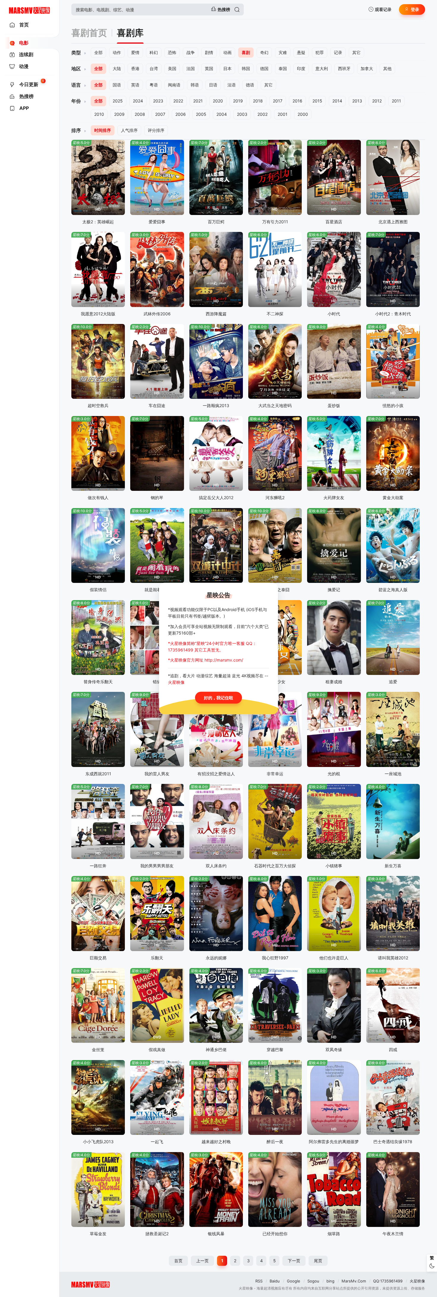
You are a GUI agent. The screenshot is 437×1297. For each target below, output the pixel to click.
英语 (135, 84)
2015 (317, 100)
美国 (172, 68)
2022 (178, 100)
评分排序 (156, 130)
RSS (258, 1281)
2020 (218, 100)
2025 (118, 100)
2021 (198, 100)
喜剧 (246, 52)
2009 (119, 114)
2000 (303, 114)
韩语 (195, 84)
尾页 (318, 1260)
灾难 (283, 52)
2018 (258, 100)
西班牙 (344, 68)
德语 (250, 84)
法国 (190, 68)
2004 (221, 114)
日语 (213, 84)
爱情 (135, 52)
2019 (238, 100)
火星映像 (417, 1281)
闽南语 (174, 84)
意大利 (321, 68)
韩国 (246, 68)
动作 (117, 52)
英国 (209, 68)
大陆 (117, 68)
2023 (158, 100)
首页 (178, 1260)
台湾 (154, 68)
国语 (117, 84)
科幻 (154, 52)
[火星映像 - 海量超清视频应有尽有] (29, 9)
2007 (160, 114)
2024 (138, 100)
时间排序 (102, 130)
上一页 (202, 1260)
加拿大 (367, 68)
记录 (338, 52)
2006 (180, 114)
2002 (262, 114)
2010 (99, 114)
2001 (282, 114)
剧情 (209, 52)
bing (330, 1281)
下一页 (294, 1260)
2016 (297, 100)
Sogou (313, 1281)
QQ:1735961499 (388, 1281)
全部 (98, 52)
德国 (264, 68)
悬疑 (301, 52)
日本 (227, 68)
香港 (135, 68)
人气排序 (129, 130)
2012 (377, 100)
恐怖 (172, 52)
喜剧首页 (89, 33)
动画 (227, 52)
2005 (201, 114)
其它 (356, 52)
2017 (277, 100)
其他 (387, 68)
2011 (396, 100)
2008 (140, 114)
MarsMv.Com (354, 1281)
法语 (231, 84)
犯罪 (319, 52)
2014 (337, 100)
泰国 (283, 68)
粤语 (154, 84)
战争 (190, 52)
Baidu (275, 1281)
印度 (301, 68)
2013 (357, 100)
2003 (242, 114)
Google (293, 1281)
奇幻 (264, 52)
